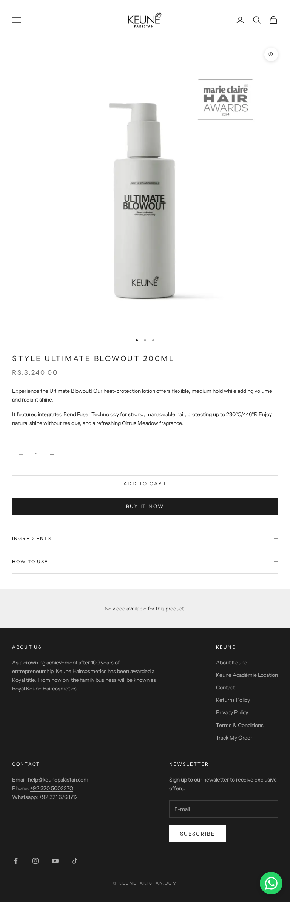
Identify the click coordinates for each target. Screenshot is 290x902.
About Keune (231, 662)
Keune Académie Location (247, 675)
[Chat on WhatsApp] (271, 883)
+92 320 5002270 (51, 788)
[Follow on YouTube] (55, 861)
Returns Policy (233, 700)
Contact (225, 687)
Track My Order (234, 737)
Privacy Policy (232, 712)
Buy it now (145, 506)
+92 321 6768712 (58, 797)
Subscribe (197, 834)
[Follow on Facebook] (16, 861)
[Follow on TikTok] (75, 861)
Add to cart (145, 483)
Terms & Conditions (240, 725)
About (22, 647)
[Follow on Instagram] (35, 861)
